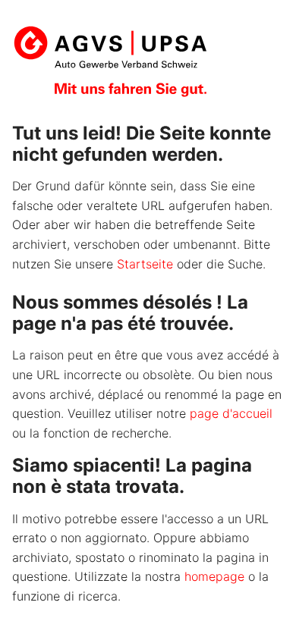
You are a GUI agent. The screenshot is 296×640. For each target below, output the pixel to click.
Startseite (145, 263)
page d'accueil (231, 413)
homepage (214, 576)
